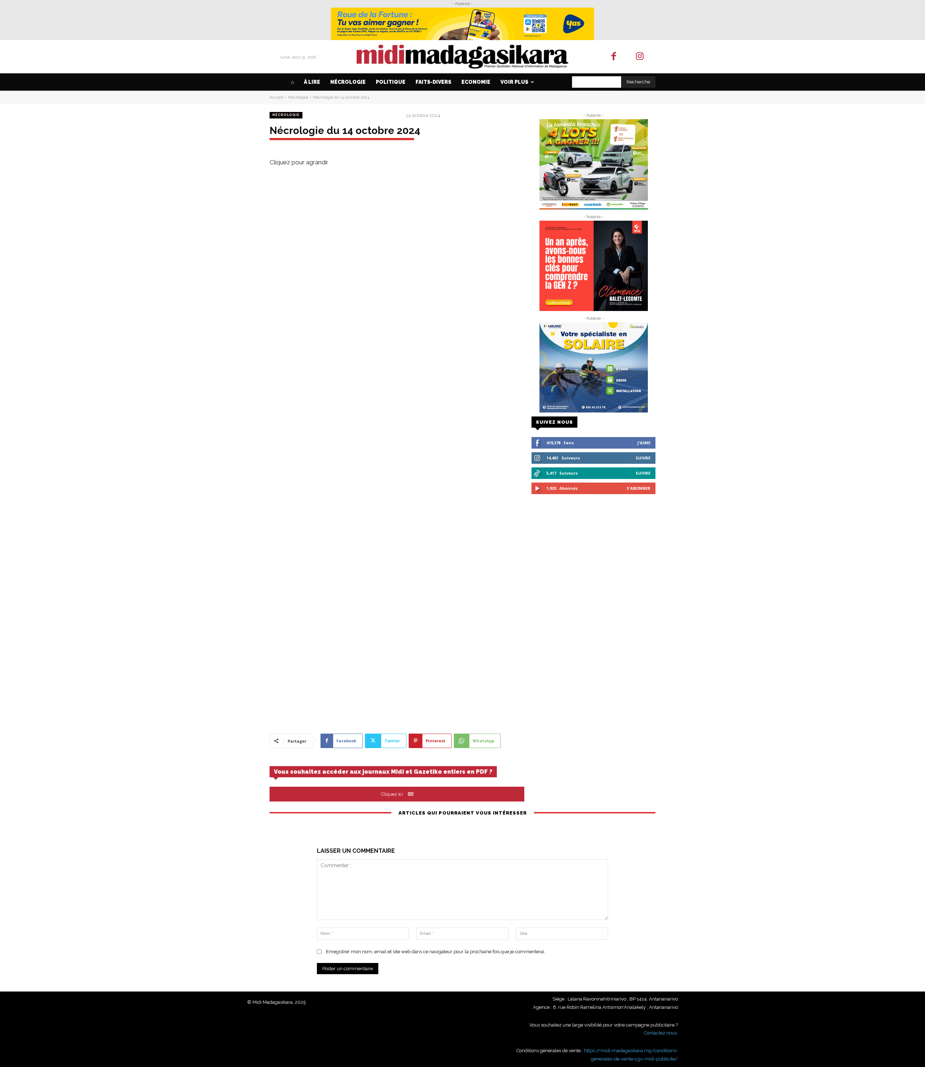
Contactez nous (660, 1033)
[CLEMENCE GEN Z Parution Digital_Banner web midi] (593, 266)
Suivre (643, 458)
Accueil (276, 97)
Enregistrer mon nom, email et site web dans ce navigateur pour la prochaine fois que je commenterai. (435, 951)
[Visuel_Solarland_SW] (593, 367)
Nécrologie (298, 97)
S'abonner (638, 488)
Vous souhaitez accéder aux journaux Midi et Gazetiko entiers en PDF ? (383, 771)
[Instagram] (640, 57)
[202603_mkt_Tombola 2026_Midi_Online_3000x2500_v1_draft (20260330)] (593, 164)
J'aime (643, 442)
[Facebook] (613, 57)
